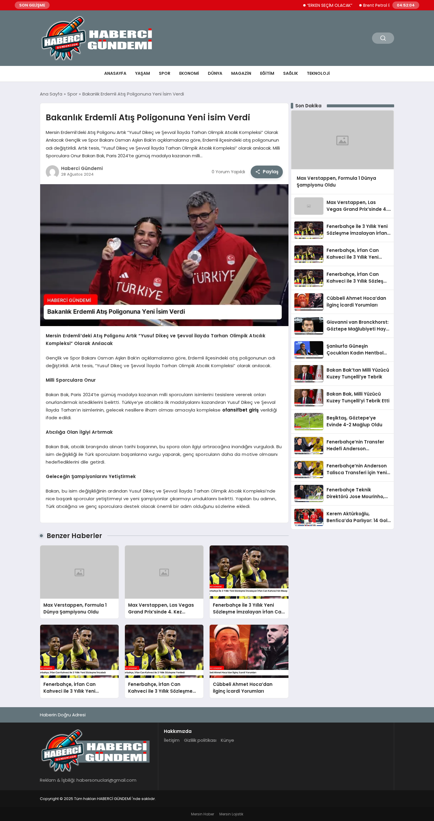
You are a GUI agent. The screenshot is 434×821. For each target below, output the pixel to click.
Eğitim (267, 73)
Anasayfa (115, 73)
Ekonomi (189, 73)
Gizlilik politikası (200, 740)
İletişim (172, 740)
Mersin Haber (202, 814)
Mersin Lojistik (231, 814)
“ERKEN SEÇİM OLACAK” (313, 5)
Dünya (215, 73)
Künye (227, 740)
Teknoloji (318, 73)
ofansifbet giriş (240, 410)
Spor (164, 73)
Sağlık (290, 73)
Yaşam (142, 73)
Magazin (241, 73)
